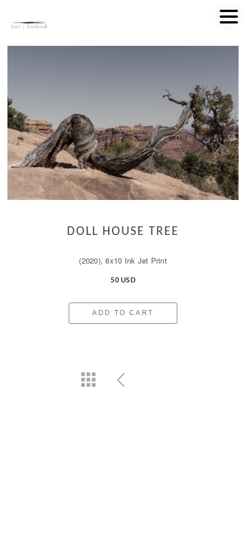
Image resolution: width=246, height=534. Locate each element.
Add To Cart (122, 313)
